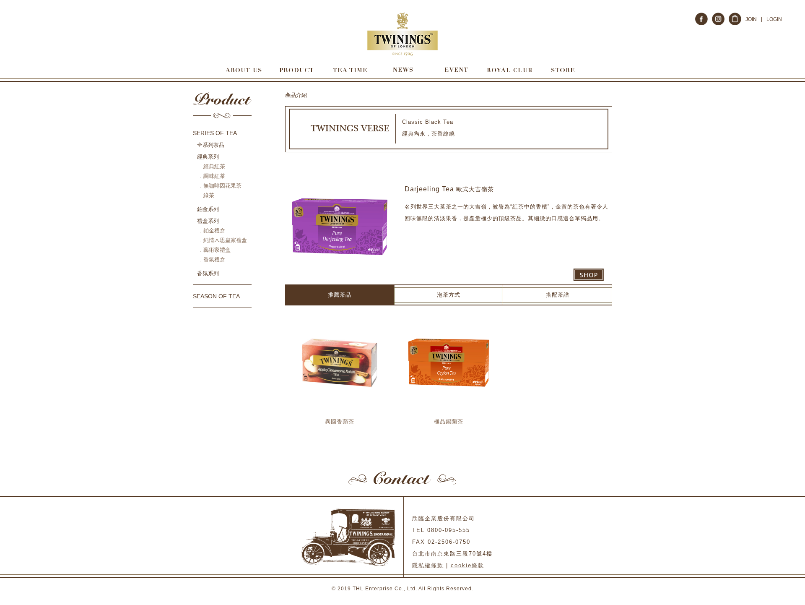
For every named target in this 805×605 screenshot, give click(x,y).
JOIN (751, 19)
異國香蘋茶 (339, 421)
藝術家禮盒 (217, 250)
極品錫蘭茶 (448, 421)
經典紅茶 (214, 166)
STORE (562, 70)
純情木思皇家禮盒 (225, 240)
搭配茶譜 (557, 295)
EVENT (456, 70)
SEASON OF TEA (216, 296)
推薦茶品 (339, 295)
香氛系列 (208, 273)
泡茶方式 (448, 295)
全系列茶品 (210, 145)
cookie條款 (467, 565)
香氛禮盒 (214, 259)
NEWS (402, 70)
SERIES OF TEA (215, 133)
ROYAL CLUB (509, 70)
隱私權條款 (428, 565)
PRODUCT (296, 70)
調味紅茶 (214, 176)
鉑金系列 (208, 209)
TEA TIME (349, 70)
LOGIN (774, 19)
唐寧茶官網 (403, 34)
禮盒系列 (208, 221)
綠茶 (208, 195)
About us (243, 70)
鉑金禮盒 (214, 230)
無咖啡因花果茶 (222, 186)
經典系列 (208, 157)
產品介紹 (296, 95)
